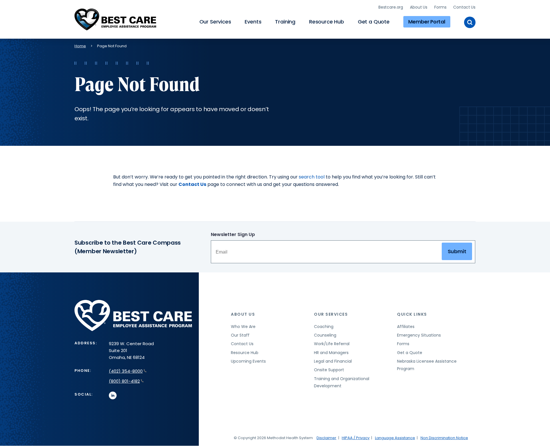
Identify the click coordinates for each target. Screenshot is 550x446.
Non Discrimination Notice (444, 438)
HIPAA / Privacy (356, 438)
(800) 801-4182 (124, 381)
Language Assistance (395, 438)
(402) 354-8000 (126, 371)
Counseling (325, 335)
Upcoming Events (248, 361)
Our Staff (240, 335)
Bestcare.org (390, 7)
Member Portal (426, 21)
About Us (418, 7)
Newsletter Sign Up (233, 234)
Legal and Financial (333, 361)
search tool (312, 177)
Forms (440, 7)
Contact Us (464, 7)
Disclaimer (326, 438)
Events (253, 21)
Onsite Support (329, 370)
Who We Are (243, 326)
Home (80, 46)
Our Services (215, 21)
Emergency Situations (419, 335)
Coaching (323, 326)
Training (285, 21)
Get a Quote (374, 21)
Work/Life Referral (331, 344)
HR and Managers (331, 352)
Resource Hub (326, 21)
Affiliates (406, 326)
